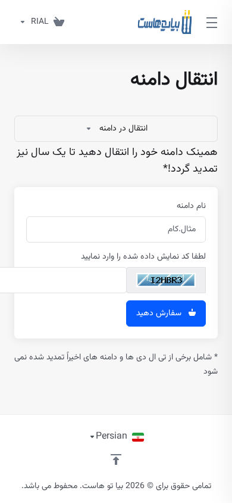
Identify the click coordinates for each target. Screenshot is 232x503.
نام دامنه (191, 206)
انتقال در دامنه (123, 128)
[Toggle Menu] (213, 22)
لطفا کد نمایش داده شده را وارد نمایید (143, 256)
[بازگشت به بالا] (116, 459)
